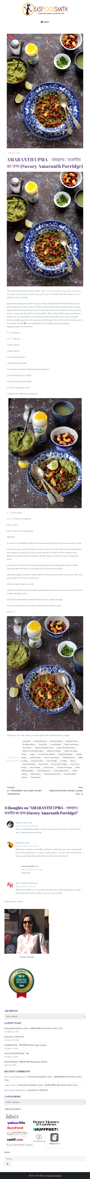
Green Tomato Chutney (46, 754)
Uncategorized (14, 761)
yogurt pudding (55, 291)
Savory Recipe (35, 767)
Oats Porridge (52, 761)
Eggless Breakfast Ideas (66, 747)
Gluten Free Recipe (54, 751)
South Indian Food (44, 770)
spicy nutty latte (41, 294)
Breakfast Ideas (71, 741)
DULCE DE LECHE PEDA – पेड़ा (16, 1053)
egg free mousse (22, 294)
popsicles (67, 291)
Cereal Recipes (55, 744)
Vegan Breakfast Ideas (52, 774)
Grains (32, 754)
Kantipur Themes (54, 1175)
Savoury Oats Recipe (64, 767)
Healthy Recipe (35, 757)
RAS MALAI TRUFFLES (14, 1036)
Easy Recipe (27, 747)
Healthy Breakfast (65, 754)
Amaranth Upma (56, 741)
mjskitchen (21, 842)
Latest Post (12, 757)
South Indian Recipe (61, 770)
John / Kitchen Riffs (25, 883)
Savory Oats (43, 764)
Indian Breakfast (69, 757)
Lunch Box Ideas (37, 761)
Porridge (63, 761)
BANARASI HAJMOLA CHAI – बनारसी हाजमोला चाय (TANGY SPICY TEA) (33, 1028)
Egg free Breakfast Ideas (44, 747)
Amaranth (26, 741)
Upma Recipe (36, 774)
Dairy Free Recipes (71, 744)
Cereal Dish (42, 744)
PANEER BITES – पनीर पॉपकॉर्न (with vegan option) (25, 1045)
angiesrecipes (22, 822)
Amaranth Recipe (40, 741)
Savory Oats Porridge (59, 764)
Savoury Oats (48, 767)
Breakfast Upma (29, 744)
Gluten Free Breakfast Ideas (33, 751)
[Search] (7, 1163)
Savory (72, 761)
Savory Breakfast (29, 764)
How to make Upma (52, 757)
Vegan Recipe (36, 777)
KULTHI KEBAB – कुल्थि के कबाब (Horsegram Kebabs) (25, 1061)
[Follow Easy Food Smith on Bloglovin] (12, 1108)
